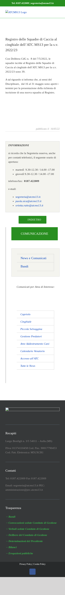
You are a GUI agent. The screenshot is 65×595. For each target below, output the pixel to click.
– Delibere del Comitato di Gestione (26, 535)
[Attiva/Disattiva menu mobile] (58, 12)
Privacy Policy (26, 564)
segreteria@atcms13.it (28, 196)
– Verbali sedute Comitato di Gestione (27, 528)
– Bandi (10, 516)
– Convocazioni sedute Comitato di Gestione (31, 522)
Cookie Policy (39, 564)
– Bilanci (11, 547)
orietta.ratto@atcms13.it (29, 205)
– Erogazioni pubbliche (19, 553)
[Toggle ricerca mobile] (51, 12)
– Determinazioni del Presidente (24, 541)
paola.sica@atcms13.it (28, 201)
